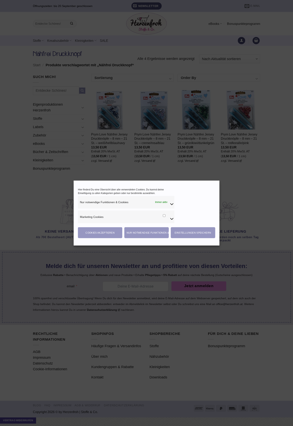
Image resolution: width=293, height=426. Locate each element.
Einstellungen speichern (193, 232)
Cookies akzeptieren (100, 232)
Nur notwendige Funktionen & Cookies (148, 232)
